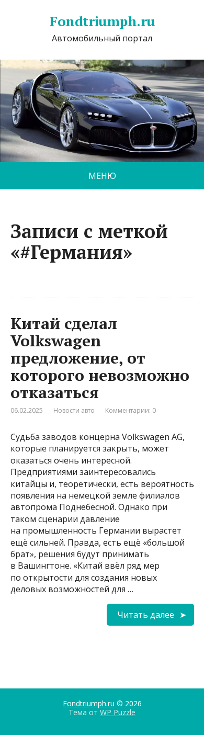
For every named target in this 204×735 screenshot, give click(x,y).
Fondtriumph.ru (102, 21)
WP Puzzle (117, 712)
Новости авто (74, 410)
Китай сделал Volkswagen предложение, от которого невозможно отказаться (99, 358)
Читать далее (145, 614)
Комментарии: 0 (130, 410)
